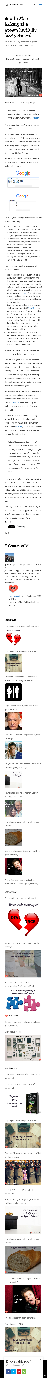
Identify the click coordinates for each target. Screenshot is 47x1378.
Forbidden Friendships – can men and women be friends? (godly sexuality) (21, 678)
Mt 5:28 (35, 118)
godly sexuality (15, 596)
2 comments (27, 45)
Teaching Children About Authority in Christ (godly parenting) (23, 1155)
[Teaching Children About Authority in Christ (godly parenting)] (23, 1172)
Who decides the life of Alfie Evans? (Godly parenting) (22, 1076)
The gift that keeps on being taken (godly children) (22, 824)
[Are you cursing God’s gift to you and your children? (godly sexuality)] (13, 779)
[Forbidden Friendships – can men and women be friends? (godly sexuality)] (13, 692)
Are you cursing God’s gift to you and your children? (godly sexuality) (23, 765)
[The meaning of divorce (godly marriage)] (13, 637)
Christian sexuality (12, 42)
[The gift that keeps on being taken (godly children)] (13, 837)
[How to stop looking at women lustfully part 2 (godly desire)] (13, 808)
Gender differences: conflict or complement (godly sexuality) (23, 1024)
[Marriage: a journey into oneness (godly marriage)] (23, 964)
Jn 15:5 (23, 293)
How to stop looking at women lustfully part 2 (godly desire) (21, 795)
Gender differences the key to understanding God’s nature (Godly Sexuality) (20, 984)
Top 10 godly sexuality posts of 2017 (20, 651)
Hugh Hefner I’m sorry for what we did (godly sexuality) (21, 707)
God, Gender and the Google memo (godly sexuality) (22, 736)
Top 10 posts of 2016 (14, 1324)
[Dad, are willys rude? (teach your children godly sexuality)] (13, 866)
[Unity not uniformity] (23, 1048)
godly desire (26, 42)
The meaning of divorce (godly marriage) (22, 626)
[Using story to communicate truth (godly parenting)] (23, 1103)
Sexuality (17, 45)
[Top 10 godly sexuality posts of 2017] (13, 663)
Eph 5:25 (15, 402)
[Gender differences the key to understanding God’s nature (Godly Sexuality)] (23, 1003)
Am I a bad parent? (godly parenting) (20, 1318)
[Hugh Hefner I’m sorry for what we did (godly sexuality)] (13, 721)
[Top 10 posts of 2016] (23, 1339)
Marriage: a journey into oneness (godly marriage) (22, 945)
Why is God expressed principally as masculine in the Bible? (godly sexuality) (21, 882)
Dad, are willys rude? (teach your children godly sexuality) (22, 853)
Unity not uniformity (13, 1032)
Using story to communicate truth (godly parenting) (22, 1086)
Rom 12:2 (32, 308)
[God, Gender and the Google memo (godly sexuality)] (13, 750)
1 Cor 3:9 (18, 426)
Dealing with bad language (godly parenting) (19, 1191)
